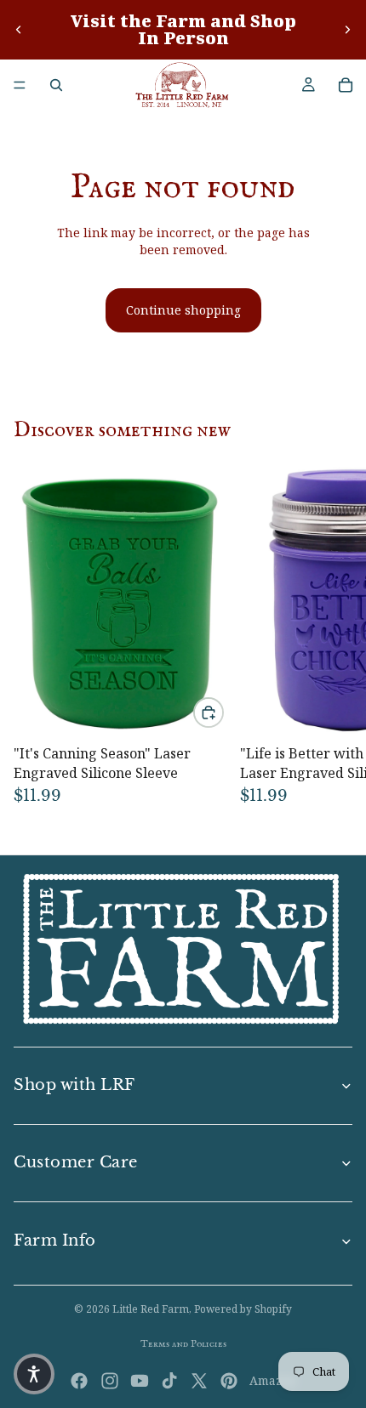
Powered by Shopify (243, 1309)
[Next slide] (347, 29)
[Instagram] (110, 1381)
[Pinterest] (229, 1381)
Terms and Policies (183, 1343)
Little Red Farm (150, 1309)
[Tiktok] (169, 1381)
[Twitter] (199, 1381)
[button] (34, 1374)
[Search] (56, 85)
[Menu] (19, 85)
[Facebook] (79, 1381)
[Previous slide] (18, 29)
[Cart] (345, 85)
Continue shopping (183, 310)
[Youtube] (139, 1381)
